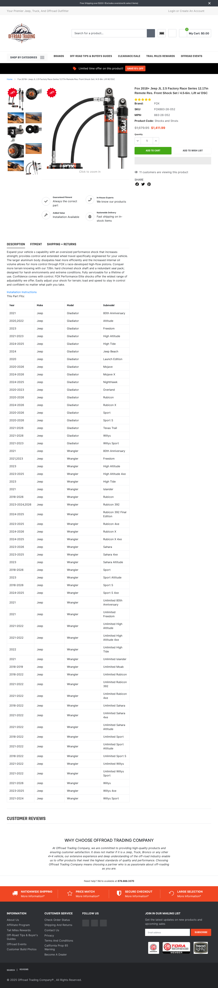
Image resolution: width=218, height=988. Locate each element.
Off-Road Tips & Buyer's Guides (91, 56)
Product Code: (144, 120)
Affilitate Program (18, 925)
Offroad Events (191, 56)
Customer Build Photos (21, 949)
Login (171, 11)
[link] (172, 33)
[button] (143, 99)
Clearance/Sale (129, 56)
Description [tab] (16, 244)
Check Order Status (57, 919)
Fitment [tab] (36, 244)
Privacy (49, 935)
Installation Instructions (22, 292)
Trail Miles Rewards (160, 56)
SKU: (138, 109)
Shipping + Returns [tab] (61, 244)
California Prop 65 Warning (56, 947)
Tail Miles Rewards (19, 930)
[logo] (22, 33)
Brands (59, 56)
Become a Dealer (55, 954)
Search (11, 970)
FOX (156, 103)
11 (140, 172)
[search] (151, 33)
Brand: (139, 103)
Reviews (24, 969)
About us (13, 919)
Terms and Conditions (58, 940)
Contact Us (51, 930)
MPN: (138, 115)
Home (9, 79)
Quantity (139, 134)
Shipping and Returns (58, 925)
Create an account (192, 11)
